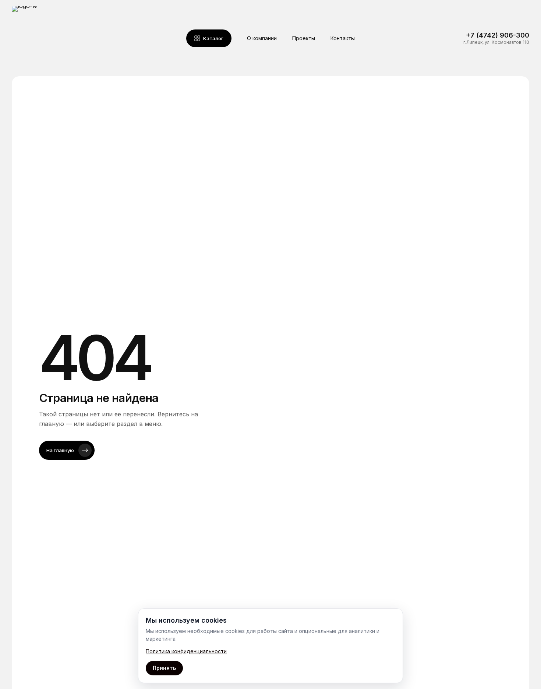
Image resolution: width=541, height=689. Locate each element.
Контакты (342, 38)
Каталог (213, 38)
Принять (164, 668)
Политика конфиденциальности (186, 651)
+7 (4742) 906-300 (497, 35)
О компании (262, 38)
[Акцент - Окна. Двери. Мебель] (44, 38)
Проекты (303, 38)
